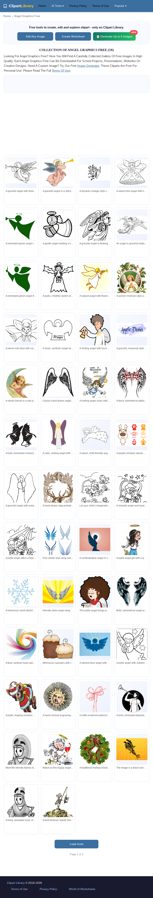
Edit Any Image (35, 36)
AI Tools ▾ (58, 5)
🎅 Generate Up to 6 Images (116, 35)
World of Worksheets (82, 889)
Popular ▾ (121, 5)
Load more (76, 844)
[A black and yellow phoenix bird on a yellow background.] (131, 749)
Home (42, 5)
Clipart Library (16, 882)
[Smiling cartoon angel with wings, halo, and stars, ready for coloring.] (131, 649)
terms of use (61, 70)
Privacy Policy (78, 5)
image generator (88, 65)
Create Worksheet (73, 36)
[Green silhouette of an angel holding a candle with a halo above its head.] (21, 277)
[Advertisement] (76, 124)
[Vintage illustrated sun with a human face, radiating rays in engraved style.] (58, 696)
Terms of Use (100, 5)
